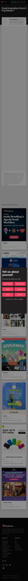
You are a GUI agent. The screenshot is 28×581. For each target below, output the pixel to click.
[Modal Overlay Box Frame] (14, 290)
